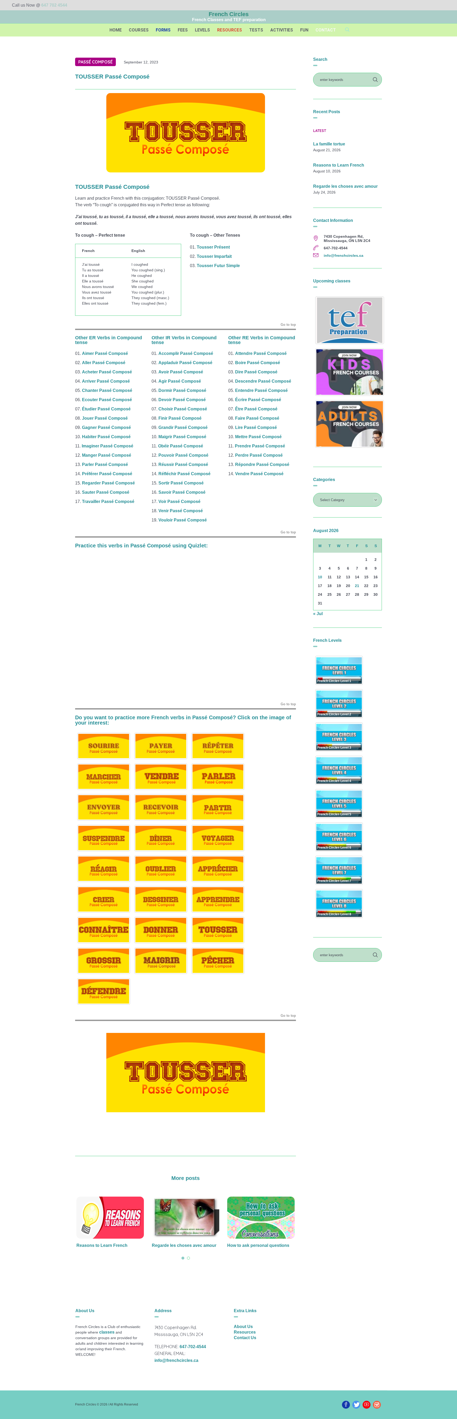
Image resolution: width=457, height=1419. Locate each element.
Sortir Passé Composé (181, 483)
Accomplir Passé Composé (185, 353)
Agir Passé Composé (179, 381)
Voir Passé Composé (179, 501)
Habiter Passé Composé (106, 436)
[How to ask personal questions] (185, 1218)
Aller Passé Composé (103, 362)
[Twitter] (356, 1405)
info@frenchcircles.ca (343, 255)
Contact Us (245, 1337)
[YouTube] (367, 1405)
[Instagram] (377, 1405)
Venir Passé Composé (180, 511)
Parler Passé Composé (105, 464)
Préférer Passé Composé (107, 474)
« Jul (318, 613)
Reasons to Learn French (338, 165)
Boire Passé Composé (257, 362)
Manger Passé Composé (106, 455)
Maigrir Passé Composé (182, 436)
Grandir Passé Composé (183, 427)
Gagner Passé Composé (106, 427)
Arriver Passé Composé (106, 381)
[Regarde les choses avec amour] (110, 1218)
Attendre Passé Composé (261, 353)
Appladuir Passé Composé (185, 362)
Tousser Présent (213, 247)
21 (357, 586)
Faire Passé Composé (257, 418)
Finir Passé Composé (180, 418)
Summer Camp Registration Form (260, 1245)
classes (107, 1332)
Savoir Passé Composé (181, 492)
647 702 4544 (54, 5)
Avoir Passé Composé (180, 372)
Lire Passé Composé (256, 427)
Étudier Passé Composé (106, 409)
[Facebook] (346, 1405)
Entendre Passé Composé (261, 390)
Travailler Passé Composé (108, 501)
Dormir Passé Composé (182, 390)
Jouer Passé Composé (105, 418)
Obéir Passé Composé (180, 446)
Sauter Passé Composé (105, 492)
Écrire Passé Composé (258, 399)
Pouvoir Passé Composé (183, 455)
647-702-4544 (193, 1346)
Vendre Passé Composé (259, 474)
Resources (245, 1332)
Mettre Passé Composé (258, 436)
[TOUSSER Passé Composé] (185, 132)
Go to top (288, 325)
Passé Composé (95, 62)
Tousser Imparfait (214, 256)
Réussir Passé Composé (183, 464)
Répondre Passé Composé (262, 464)
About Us (243, 1326)
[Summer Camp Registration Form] (261, 1218)
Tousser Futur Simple (218, 265)
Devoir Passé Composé (182, 399)
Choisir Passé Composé (182, 409)
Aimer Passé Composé (105, 353)
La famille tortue (329, 144)
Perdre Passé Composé (259, 455)
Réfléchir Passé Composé (184, 474)
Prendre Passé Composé (260, 446)
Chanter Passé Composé (107, 390)
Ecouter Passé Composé (107, 399)
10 (320, 577)
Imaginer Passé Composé (107, 446)
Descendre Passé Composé (263, 381)
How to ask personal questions (183, 1245)
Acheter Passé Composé (107, 372)
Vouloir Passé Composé (182, 520)
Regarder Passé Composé (108, 483)
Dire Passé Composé (256, 372)
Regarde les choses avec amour (108, 1245)
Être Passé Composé (256, 409)
